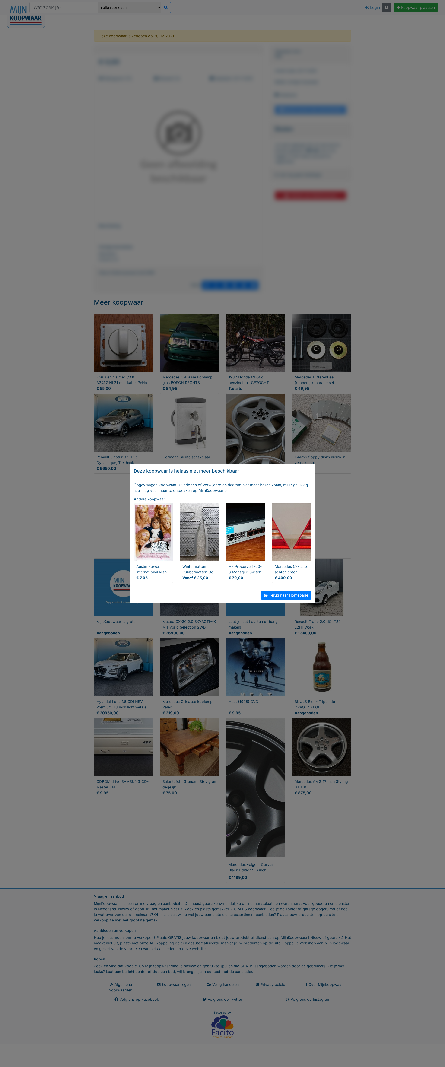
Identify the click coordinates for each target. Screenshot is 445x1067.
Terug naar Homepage (288, 595)
